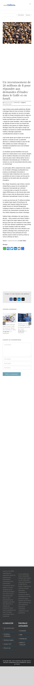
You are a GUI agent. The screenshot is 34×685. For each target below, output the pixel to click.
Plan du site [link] (7, 648)
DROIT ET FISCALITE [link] (22, 644)
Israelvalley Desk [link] (9, 102)
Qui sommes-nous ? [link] (9, 629)
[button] (4, 323)
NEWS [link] (10, 104)
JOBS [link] (20, 635)
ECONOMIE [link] (22, 631)
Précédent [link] (21, 15)
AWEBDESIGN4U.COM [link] (14, 662)
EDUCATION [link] (5, 104)
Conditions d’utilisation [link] (7, 635)
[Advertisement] (17, 63)
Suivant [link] (28, 15)
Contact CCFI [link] (7, 644)
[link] (9, 5)
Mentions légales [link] (9, 640)
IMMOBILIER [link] (23, 639)
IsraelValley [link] (18, 660)
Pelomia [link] (18, 664)
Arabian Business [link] (12, 240)
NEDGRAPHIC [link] (23, 662)
